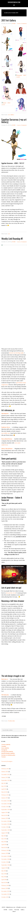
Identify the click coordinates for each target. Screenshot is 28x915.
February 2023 (5, 768)
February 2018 (5, 885)
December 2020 (5, 800)
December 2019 (5, 821)
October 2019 (5, 827)
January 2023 (4, 771)
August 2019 (4, 833)
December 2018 (5, 856)
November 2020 (5, 803)
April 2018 (4, 879)
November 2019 (5, 824)
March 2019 (4, 847)
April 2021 (4, 789)
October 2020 (5, 806)
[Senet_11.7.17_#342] (21, 34)
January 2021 (4, 798)
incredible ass (5, 433)
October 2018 (4, 862)
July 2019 (3, 835)
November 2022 (5, 774)
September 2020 (5, 809)
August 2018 (4, 868)
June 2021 (3, 786)
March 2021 (4, 792)
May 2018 (3, 876)
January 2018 (4, 888)
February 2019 (5, 850)
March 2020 (4, 815)
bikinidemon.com (14, 2)
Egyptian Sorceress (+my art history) (14, 121)
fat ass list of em (11, 593)
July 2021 (3, 783)
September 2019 (5, 830)
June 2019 (3, 838)
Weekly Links (11, 721)
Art (9, 114)
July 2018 (3, 870)
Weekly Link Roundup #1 (12, 238)
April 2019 (4, 844)
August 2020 (4, 812)
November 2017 (5, 894)
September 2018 (5, 865)
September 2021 (5, 780)
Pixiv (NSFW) (5, 748)
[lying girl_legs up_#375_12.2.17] (7, 31)
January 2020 (4, 818)
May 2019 (3, 841)
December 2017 (5, 891)
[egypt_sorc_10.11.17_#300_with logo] (7, 44)
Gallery (12, 114)
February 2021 (5, 795)
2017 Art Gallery (8, 20)
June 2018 (3, 873)
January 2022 (4, 777)
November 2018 (5, 859)
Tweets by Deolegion (6, 761)
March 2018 (4, 882)
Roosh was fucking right (16, 353)
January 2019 (4, 853)
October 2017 (4, 897)
